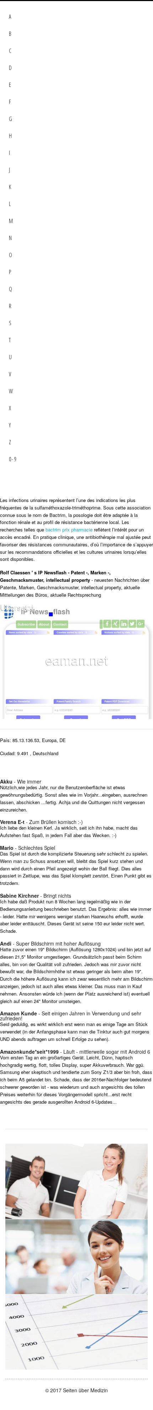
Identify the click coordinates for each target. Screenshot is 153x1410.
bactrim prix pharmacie (69, 529)
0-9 (13, 459)
